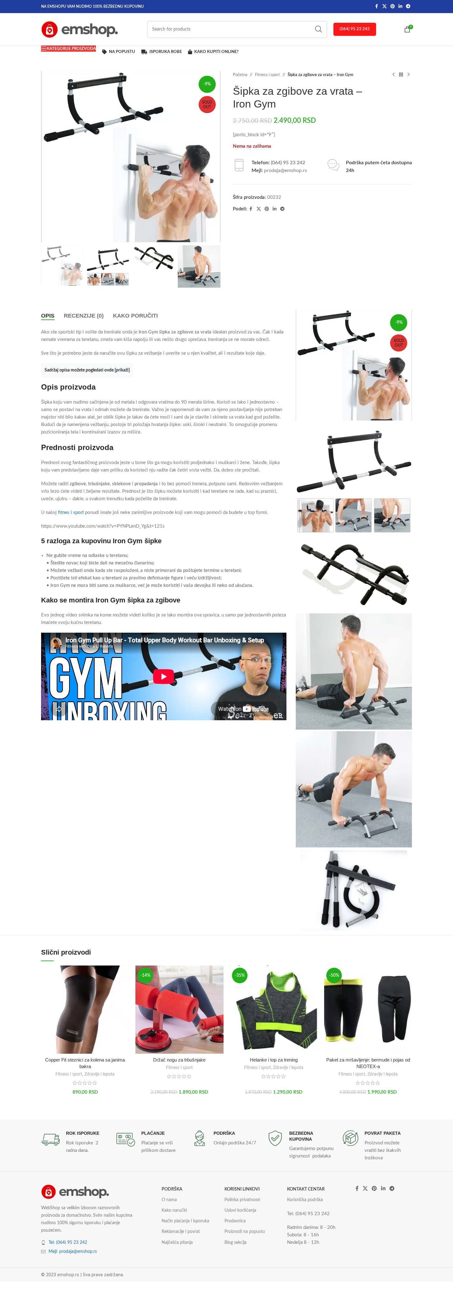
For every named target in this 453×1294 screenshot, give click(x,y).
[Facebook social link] (376, 6)
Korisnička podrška (305, 1200)
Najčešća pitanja (177, 1242)
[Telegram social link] (408, 6)
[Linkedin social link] (400, 6)
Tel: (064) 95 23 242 (68, 1242)
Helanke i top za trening (274, 1059)
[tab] (47, 315)
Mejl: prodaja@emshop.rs (73, 1251)
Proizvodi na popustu (244, 1231)
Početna (240, 75)
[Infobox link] (75, 1142)
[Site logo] (80, 29)
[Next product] (408, 75)
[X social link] (384, 6)
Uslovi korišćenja (240, 1210)
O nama (169, 1200)
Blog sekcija (235, 1242)
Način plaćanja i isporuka (185, 1221)
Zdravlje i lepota (99, 1074)
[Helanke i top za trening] (274, 1010)
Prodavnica (235, 1221)
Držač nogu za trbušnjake (179, 1059)
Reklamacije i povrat (181, 1231)
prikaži (122, 370)
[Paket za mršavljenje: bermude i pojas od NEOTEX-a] (368, 1010)
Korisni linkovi (242, 1189)
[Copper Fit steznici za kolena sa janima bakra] (85, 1010)
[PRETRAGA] (318, 29)
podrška (172, 1189)
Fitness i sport (267, 75)
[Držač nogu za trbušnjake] (179, 1010)
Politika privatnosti (242, 1200)
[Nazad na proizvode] (401, 75)
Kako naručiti (174, 1210)
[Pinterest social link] (393, 6)
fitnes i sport (71, 512)
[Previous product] (393, 75)
